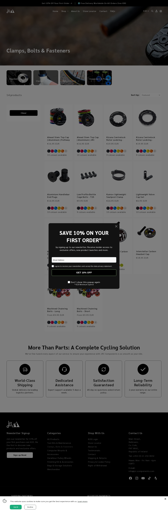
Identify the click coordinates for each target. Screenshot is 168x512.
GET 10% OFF (84, 272)
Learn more (83, 501)
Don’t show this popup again (85, 282)
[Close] (165, 499)
